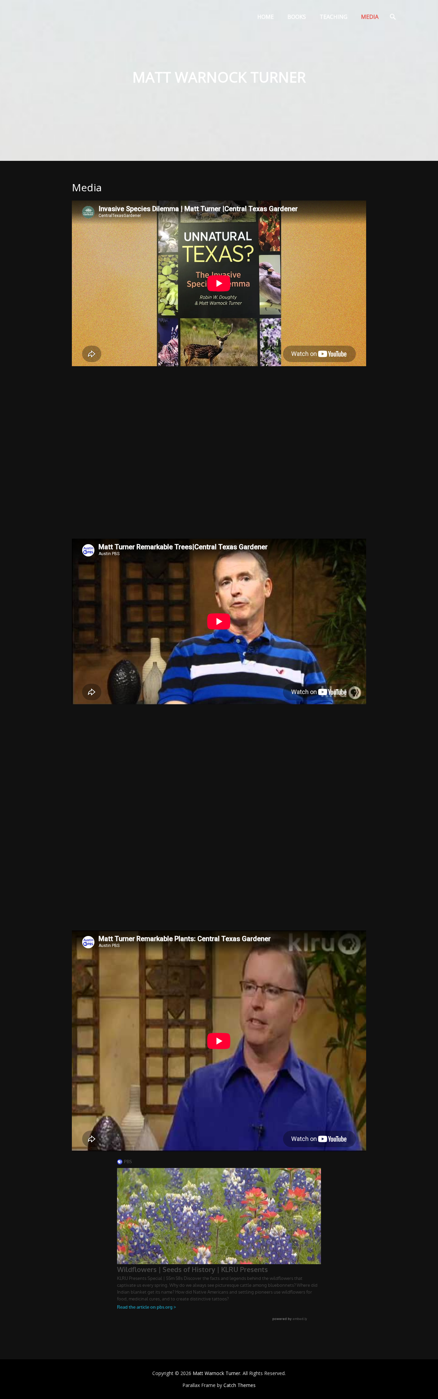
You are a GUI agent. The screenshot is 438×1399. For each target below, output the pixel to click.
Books (296, 17)
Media (369, 17)
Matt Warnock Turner (216, 1373)
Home (265, 17)
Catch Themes (239, 1385)
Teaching (333, 17)
